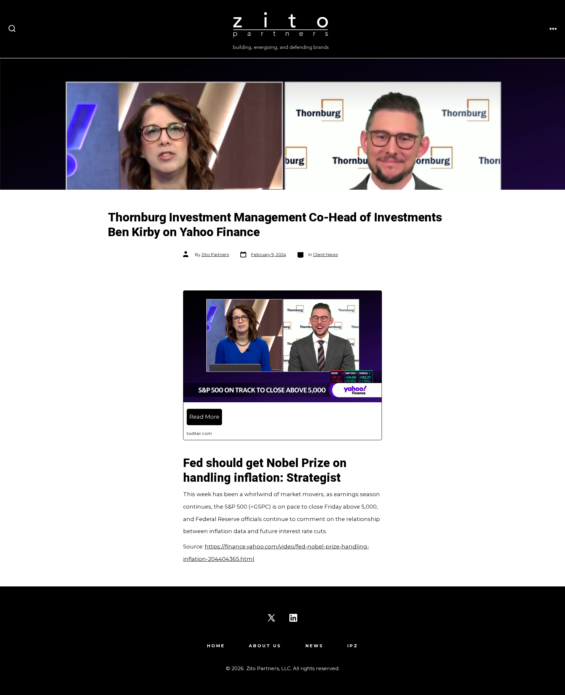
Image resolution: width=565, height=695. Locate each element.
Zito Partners (215, 254)
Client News (325, 254)
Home (216, 645)
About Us (265, 645)
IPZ (352, 645)
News (314, 645)
